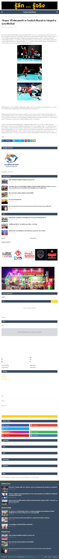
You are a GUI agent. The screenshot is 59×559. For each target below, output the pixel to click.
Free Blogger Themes (28, 557)
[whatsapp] (43, 432)
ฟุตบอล (3, 238)
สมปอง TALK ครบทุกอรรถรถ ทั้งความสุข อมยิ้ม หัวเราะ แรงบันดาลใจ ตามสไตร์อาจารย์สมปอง (29, 518)
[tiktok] (43, 428)
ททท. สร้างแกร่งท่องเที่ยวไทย (15, 199)
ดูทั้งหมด (54, 301)
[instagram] (15, 432)
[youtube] (43, 425)
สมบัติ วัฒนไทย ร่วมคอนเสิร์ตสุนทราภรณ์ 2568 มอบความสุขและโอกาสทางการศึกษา (27, 230)
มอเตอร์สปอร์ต (33, 238)
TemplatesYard (13, 557)
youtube (5, 367)
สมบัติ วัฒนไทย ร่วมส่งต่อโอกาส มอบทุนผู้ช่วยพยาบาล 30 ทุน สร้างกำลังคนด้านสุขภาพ (27, 217)
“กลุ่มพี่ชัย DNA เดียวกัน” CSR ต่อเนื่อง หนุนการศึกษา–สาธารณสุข (23, 224)
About (49, 557)
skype (33, 367)
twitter (33, 365)
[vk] (43, 435)
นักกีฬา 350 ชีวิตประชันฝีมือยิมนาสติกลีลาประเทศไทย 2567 (21, 179)
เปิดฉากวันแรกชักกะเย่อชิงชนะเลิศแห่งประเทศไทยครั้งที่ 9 (21, 193)
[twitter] (15, 428)
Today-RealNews (29, 12)
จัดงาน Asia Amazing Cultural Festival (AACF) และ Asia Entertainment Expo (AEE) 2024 (30, 206)
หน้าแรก (3, 17)
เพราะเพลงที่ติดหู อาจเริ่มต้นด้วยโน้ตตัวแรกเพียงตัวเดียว (21, 524)
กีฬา (6, 17)
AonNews (5, 27)
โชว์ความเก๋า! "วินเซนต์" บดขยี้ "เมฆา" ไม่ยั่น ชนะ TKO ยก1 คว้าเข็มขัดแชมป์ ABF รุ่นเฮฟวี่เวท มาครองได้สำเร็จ (33, 487)
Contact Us (55, 557)
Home (45, 557)
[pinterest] (15, 435)
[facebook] (15, 425)
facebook (5, 365)
